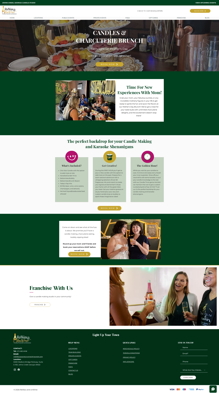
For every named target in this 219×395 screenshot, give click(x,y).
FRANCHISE (72, 363)
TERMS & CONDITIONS (131, 353)
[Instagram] (14, 369)
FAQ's (70, 367)
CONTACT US (73, 370)
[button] (100, 18)
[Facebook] (18, 369)
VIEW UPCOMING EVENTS (206, 3)
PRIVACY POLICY (129, 357)
